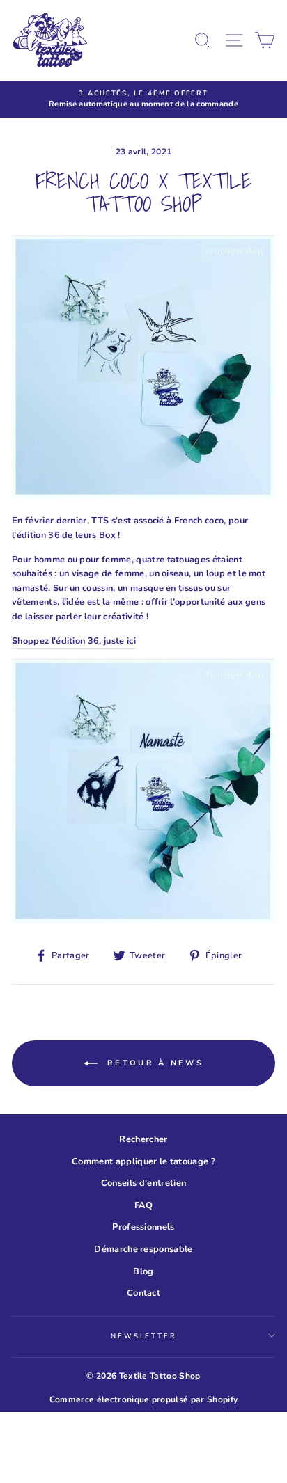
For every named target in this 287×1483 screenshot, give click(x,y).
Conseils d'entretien (143, 1183)
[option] (143, 99)
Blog (143, 1271)
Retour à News (153, 1062)
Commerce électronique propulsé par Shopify (143, 1399)
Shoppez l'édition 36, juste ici (74, 641)
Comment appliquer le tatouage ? (143, 1161)
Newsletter (143, 1335)
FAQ (143, 1205)
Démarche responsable (143, 1249)
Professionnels (143, 1227)
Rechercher (143, 1139)
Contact (143, 1293)
